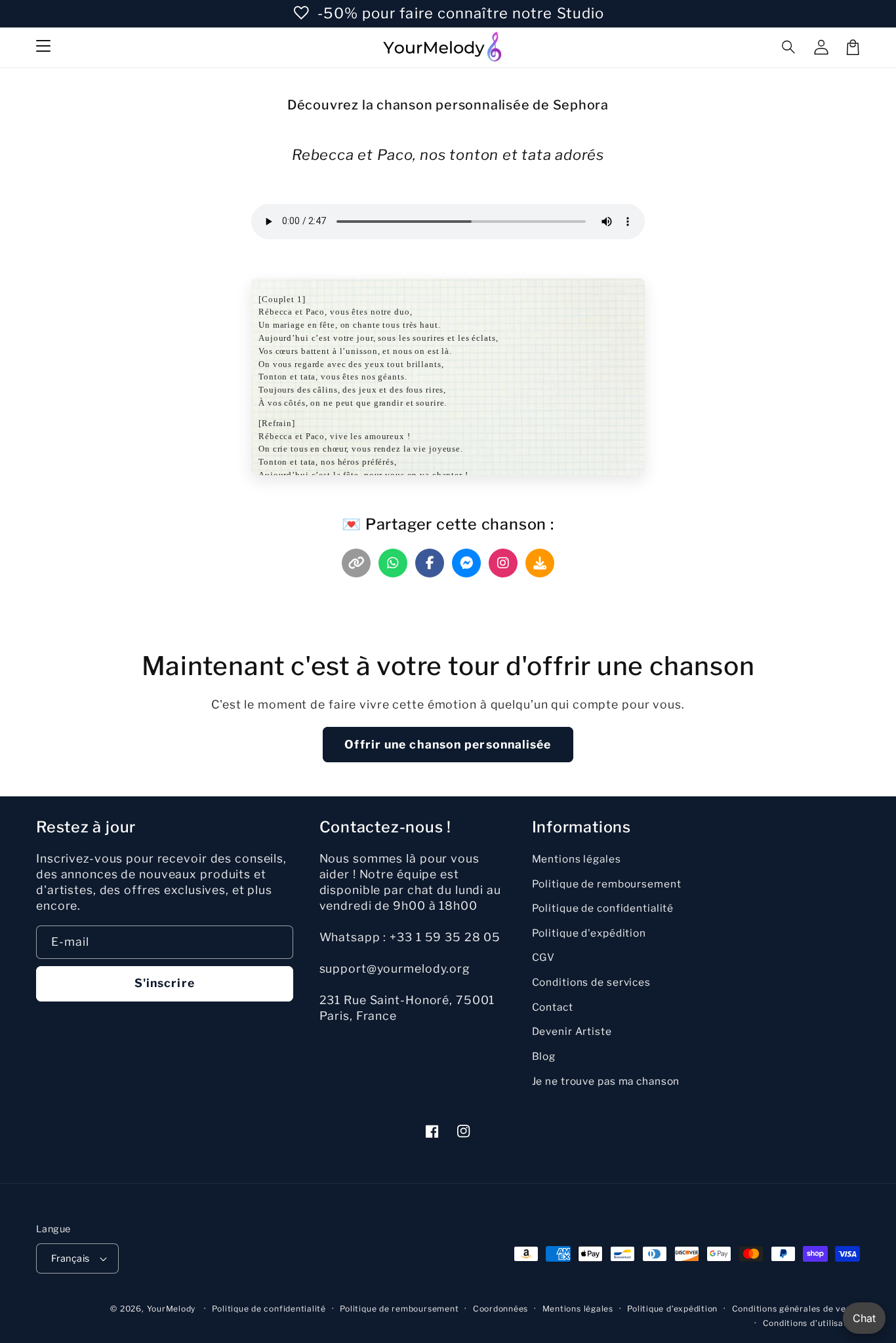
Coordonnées (500, 1309)
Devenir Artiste (572, 1031)
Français (70, 1258)
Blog (544, 1056)
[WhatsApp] (392, 563)
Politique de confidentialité (603, 908)
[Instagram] (503, 563)
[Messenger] (466, 563)
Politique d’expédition (672, 1309)
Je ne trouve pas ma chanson (606, 1081)
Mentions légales (576, 859)
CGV (544, 957)
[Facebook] (429, 563)
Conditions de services (591, 982)
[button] (789, 47)
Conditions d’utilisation (811, 1323)
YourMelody (171, 1309)
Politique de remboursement (607, 884)
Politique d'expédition (589, 933)
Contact (552, 1007)
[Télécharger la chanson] (539, 563)
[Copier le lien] (356, 563)
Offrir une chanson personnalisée (447, 744)
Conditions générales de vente (796, 1309)
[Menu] (43, 47)
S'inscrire (164, 983)
